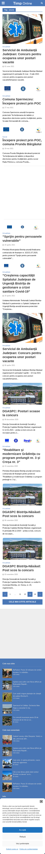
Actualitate (6, 47)
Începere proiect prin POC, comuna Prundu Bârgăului (22, 142)
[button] (41, 801)
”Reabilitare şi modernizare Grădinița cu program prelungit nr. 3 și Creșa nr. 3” (21, 456)
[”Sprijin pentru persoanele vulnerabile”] (22, 227)
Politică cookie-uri (12, 849)
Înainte (40, 594)
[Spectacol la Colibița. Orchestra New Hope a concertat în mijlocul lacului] (7, 709)
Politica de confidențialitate (29, 849)
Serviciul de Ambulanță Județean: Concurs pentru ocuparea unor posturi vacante (21, 56)
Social (4, 137)
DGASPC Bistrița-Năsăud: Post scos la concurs (21, 514)
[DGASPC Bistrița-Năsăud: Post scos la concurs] (22, 494)
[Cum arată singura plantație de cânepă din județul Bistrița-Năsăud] (7, 697)
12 (25, 594)
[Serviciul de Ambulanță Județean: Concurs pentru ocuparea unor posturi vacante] (22, 29)
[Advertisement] (22, 192)
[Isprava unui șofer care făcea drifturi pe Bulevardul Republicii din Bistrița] (7, 685)
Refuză (23, 837)
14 (35, 594)
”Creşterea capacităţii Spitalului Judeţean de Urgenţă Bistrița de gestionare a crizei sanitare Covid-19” (19, 283)
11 (20, 594)
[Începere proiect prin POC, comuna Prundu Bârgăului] (22, 129)
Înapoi (5, 594)
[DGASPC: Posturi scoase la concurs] (22, 394)
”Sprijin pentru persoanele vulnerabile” (22, 238)
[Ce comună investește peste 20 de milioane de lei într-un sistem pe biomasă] (7, 721)
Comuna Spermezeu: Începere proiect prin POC (21, 101)
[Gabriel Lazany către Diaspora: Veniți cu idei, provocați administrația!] (7, 739)
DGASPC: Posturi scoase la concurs (21, 413)
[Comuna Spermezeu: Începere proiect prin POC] (22, 88)
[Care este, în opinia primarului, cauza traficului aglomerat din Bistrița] (7, 763)
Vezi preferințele (22, 843)
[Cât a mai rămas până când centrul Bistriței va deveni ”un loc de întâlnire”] (7, 775)
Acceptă (22, 830)
